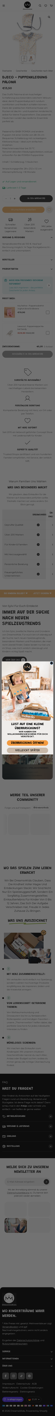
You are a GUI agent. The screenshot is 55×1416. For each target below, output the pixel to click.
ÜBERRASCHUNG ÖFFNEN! (27, 743)
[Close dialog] (51, 663)
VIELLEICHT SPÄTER (27, 750)
